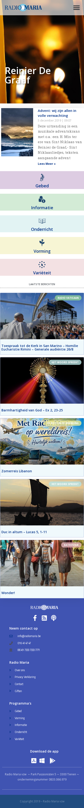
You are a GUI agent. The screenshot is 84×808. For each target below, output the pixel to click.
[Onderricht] (42, 221)
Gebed (42, 186)
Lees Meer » (47, 164)
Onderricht (42, 229)
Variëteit (42, 273)
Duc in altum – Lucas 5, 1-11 (24, 532)
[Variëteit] (42, 264)
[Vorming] (42, 242)
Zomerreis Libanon (16, 471)
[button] (76, 7)
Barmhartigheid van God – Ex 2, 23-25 (32, 410)
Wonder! (8, 593)
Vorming (42, 251)
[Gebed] (42, 177)
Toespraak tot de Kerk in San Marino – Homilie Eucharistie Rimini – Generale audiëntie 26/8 (39, 347)
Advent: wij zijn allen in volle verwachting (57, 113)
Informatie (42, 207)
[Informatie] (42, 199)
